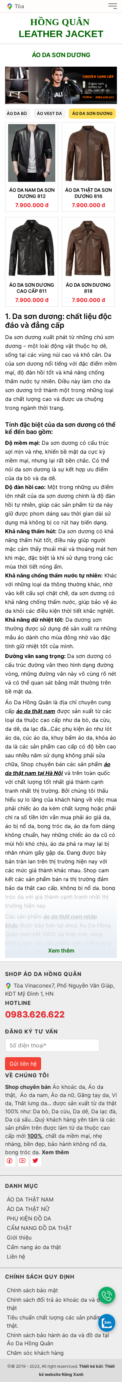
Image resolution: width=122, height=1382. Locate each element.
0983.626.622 (35, 1014)
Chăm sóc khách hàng (35, 1352)
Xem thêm (55, 1152)
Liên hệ (16, 1256)
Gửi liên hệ (23, 1063)
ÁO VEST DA (49, 113)
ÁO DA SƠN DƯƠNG (92, 113)
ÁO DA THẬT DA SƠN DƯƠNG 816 (88, 193)
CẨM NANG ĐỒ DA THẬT (39, 1228)
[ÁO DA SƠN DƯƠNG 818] (88, 248)
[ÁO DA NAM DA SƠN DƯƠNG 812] (31, 153)
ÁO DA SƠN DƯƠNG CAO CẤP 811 (31, 288)
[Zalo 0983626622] (106, 1322)
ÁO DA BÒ (17, 113)
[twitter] (36, 1161)
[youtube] (23, 1161)
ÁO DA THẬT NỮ (28, 1209)
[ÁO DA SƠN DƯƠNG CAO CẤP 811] (31, 248)
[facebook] (10, 1161)
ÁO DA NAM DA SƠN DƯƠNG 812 (32, 193)
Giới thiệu (19, 1237)
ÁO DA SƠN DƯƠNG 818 (88, 288)
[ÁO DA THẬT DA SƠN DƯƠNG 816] (88, 153)
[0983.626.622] (106, 1295)
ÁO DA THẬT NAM (30, 1199)
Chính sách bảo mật (32, 1290)
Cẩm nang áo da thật (34, 1247)
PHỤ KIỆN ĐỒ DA (29, 1218)
